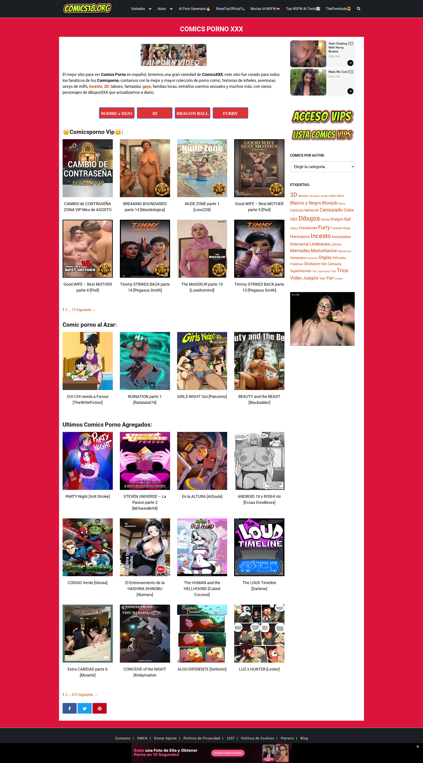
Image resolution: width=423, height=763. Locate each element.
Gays (346, 228)
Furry (324, 227)
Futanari (336, 228)
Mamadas (300, 250)
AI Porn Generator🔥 (194, 9)
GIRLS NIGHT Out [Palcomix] (202, 396)
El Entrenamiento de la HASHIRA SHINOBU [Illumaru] (145, 588)
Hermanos (300, 236)
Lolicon (335, 245)
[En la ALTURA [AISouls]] (202, 487)
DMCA (142, 738)
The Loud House (321, 271)
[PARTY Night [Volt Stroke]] (88, 487)
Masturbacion (324, 250)
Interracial (299, 244)
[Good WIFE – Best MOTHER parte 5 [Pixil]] (259, 194)
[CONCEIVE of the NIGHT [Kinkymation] (145, 660)
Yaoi (322, 278)
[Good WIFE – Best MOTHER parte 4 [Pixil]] (88, 275)
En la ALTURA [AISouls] (202, 496)
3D (106, 86)
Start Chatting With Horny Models (338, 47)
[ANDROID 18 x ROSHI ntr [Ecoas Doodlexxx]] (259, 487)
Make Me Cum (338, 71)
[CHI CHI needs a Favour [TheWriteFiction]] (88, 387)
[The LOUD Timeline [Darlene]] (259, 573)
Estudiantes (308, 228)
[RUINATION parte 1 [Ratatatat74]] (145, 387)
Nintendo (313, 258)
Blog (304, 738)
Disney (325, 219)
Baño (333, 196)
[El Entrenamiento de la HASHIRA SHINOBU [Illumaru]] (145, 573)
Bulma (341, 203)
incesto (95, 86)
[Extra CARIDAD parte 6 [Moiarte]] (88, 660)
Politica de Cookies (257, 738)
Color (349, 210)
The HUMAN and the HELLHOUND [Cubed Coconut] (202, 588)
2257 (231, 738)
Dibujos (309, 218)
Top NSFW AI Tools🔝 (303, 9)
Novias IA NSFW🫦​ (265, 9)
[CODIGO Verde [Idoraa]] (88, 573)
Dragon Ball (341, 219)
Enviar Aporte (165, 738)
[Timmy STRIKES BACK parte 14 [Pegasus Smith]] (145, 275)
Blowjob (330, 203)
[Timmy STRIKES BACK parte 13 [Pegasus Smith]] (259, 275)
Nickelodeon (298, 258)
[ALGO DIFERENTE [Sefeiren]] (202, 660)
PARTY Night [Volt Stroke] (87, 496)
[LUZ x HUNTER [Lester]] (259, 660)
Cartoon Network (304, 210)
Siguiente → (85, 310)
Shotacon (312, 264)
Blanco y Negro (305, 203)
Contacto (123, 738)
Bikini (340, 196)
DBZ (294, 219)
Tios (333, 271)
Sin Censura (331, 264)
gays (147, 86)
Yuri (330, 278)
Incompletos (341, 237)
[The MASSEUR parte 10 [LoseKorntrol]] (202, 275)
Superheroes (300, 271)
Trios (342, 271)
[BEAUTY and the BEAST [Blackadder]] (259, 387)
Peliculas (339, 258)
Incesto (321, 236)
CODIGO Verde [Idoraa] (88, 582)
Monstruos (344, 251)
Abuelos (303, 196)
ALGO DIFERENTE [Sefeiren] (202, 669)
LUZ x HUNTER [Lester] (259, 669)
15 (74, 310)
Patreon (287, 738)
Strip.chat (334, 56)
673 (75, 695)
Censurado (331, 210)
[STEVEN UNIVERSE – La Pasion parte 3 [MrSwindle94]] (145, 487)
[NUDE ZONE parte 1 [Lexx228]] (202, 194)
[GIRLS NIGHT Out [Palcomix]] (202, 387)
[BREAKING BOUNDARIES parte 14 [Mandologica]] (145, 194)
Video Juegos (304, 278)
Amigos (325, 196)
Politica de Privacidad (202, 738)
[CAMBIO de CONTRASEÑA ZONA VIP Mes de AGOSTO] (88, 194)
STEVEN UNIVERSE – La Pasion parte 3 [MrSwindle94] (145, 502)
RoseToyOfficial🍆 (230, 9)
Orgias (325, 257)
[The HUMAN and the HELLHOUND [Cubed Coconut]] (202, 573)
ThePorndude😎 (338, 9)
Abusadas (314, 196)
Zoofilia (339, 278)
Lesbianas (320, 244)
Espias (294, 228)
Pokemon (296, 264)
